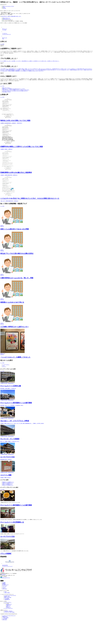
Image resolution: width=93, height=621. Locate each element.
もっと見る (2, 97)
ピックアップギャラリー (8, 608)
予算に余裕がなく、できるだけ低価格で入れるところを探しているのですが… (15, 89)
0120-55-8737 (3, 574)
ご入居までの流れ (5, 617)
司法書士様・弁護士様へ (8, 611)
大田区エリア (8, 605)
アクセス (3, 587)
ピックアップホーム (5, 364)
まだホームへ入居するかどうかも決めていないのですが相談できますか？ (15, 90)
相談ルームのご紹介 (7, 597)
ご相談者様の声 (7, 599)
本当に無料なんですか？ (6, 91)
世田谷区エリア (9, 604)
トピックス (4, 586)
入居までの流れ (7, 592)
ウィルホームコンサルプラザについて (9, 615)
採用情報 (3, 583)
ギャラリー (4, 366)
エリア (3, 365)
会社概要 (3, 582)
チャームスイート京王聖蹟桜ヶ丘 (12, 522)
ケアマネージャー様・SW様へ (9, 612)
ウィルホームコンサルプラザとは (10, 595)
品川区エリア (8, 607)
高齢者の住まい (5, 616)
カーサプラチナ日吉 (7, 536)
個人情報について (5, 584)
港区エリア (8, 606)
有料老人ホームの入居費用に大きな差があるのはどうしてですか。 (14, 88)
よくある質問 (6, 598)
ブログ (5, 591)
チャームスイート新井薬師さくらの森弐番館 (16, 505)
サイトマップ (4, 585)
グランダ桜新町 (5, 553)
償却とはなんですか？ (6, 87)
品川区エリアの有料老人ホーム (7, 485)
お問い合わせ (4, 588)
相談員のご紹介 (7, 596)
